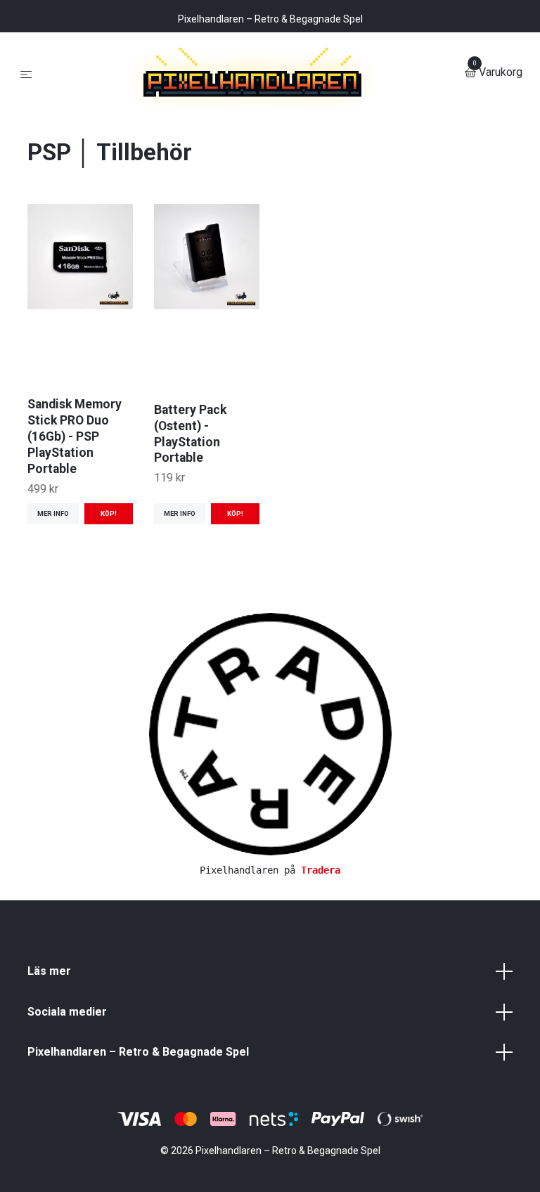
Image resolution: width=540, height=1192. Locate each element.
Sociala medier (67, 1123)
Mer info (53, 626)
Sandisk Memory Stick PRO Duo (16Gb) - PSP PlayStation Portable (74, 549)
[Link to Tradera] (270, 845)
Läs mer (49, 1083)
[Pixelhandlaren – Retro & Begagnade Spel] (270, 128)
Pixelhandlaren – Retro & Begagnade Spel (138, 1164)
